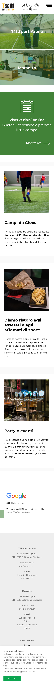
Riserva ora (33, 143)
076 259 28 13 (27, 562)
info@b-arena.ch (27, 566)
